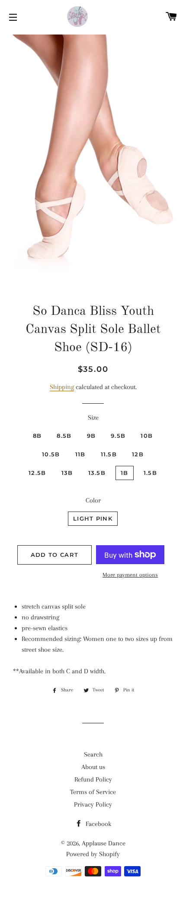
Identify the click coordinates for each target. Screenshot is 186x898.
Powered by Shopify (93, 854)
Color (93, 500)
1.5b (150, 472)
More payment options (130, 574)
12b (138, 454)
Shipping (62, 387)
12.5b (37, 472)
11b (80, 454)
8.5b (64, 435)
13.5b (97, 472)
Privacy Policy (93, 804)
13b (67, 472)
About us (93, 767)
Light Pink (92, 518)
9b (91, 435)
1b (124, 472)
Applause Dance (103, 843)
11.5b (109, 454)
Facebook (97, 824)
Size (93, 417)
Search (93, 754)
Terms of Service (93, 792)
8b (37, 435)
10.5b (51, 454)
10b (147, 435)
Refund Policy (93, 779)
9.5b (118, 435)
